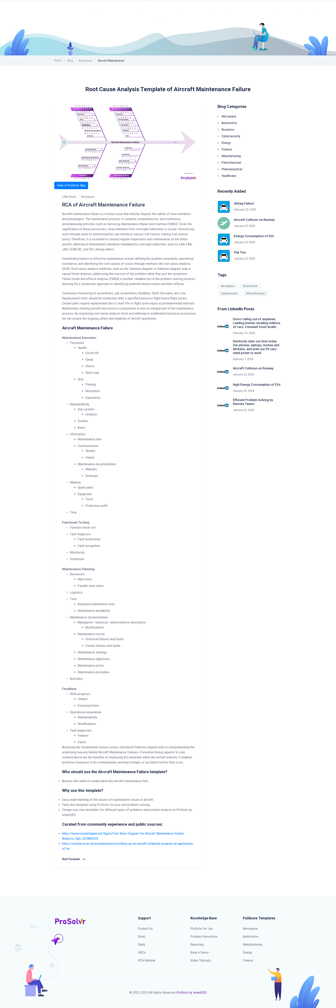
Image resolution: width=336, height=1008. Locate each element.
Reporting (197, 944)
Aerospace (85, 60)
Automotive (229, 123)
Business (227, 129)
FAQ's (142, 952)
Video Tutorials (200, 960)
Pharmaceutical (231, 169)
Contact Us (145, 928)
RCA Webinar (147, 960)
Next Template (71, 859)
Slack (141, 944)
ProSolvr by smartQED (191, 992)
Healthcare (228, 176)
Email (141, 936)
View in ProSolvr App (71, 185)
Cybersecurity (230, 136)
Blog (70, 60)
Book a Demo (199, 952)
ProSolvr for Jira (201, 928)
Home (58, 60)
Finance (226, 149)
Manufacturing (231, 156)
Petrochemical (231, 162)
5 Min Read (69, 196)
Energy (226, 143)
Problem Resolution (203, 936)
